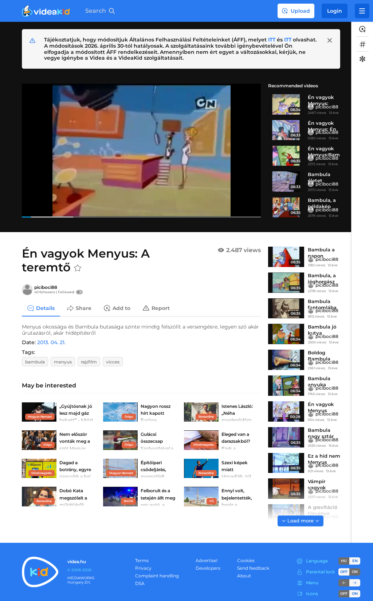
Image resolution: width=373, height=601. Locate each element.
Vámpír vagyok (317, 484)
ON (355, 571)
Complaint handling (157, 575)
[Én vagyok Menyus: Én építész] (286, 130)
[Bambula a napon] (286, 257)
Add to (121, 308)
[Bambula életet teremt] (286, 181)
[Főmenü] (362, 11)
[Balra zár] (343, 582)
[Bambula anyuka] (286, 385)
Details (45, 308)
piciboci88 (326, 107)
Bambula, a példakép (322, 203)
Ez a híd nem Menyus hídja (324, 462)
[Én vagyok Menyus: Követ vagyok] (286, 104)
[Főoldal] (46, 11)
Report (161, 308)
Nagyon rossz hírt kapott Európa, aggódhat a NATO (155, 420)
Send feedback (253, 568)
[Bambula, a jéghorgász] (286, 282)
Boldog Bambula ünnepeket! (322, 359)
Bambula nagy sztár (321, 433)
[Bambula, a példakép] (286, 207)
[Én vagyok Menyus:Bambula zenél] (286, 156)
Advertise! (206, 560)
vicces (112, 362)
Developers (208, 568)
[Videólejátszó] (141, 150)
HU (344, 560)
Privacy (143, 568)
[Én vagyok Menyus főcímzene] (286, 411)
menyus (63, 362)
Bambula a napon (321, 253)
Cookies (246, 560)
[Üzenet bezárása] (330, 40)
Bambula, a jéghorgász (322, 278)
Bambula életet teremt (319, 180)
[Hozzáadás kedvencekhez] (77, 268)
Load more (300, 521)
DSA (140, 583)
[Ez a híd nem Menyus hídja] (286, 463)
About (244, 575)
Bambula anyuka (319, 381)
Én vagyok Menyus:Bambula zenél (324, 155)
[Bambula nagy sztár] (286, 437)
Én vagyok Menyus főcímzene (321, 410)
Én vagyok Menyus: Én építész (322, 129)
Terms (142, 560)
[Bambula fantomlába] (286, 308)
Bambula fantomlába (322, 304)
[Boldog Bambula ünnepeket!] (286, 360)
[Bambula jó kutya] (286, 334)
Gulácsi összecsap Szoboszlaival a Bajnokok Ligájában (157, 448)
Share (83, 308)
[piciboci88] (311, 107)
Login (334, 11)
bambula (35, 362)
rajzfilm (89, 362)
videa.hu (76, 561)
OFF (344, 593)
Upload (300, 11)
